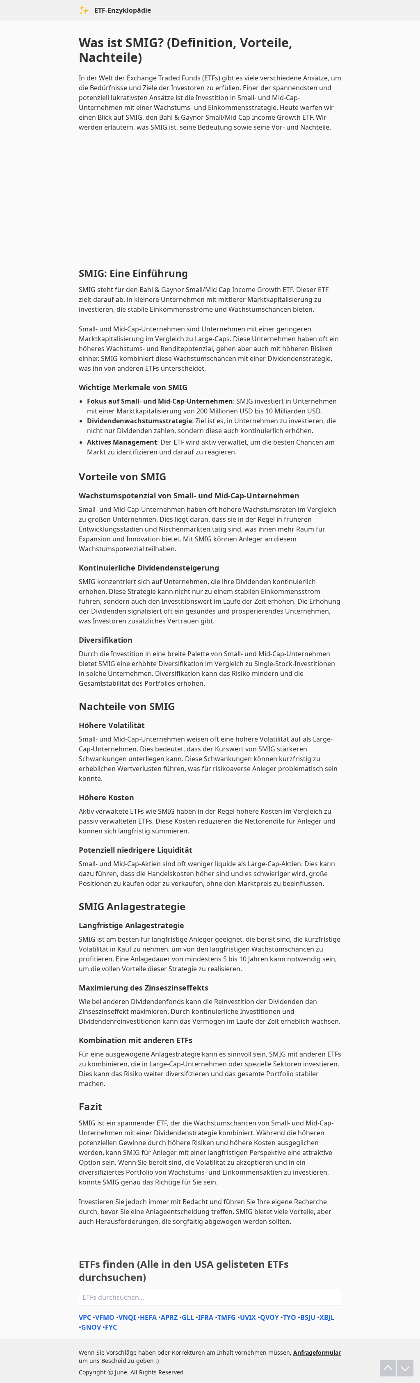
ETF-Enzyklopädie (122, 10)
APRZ (169, 1317)
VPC (85, 1317)
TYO (289, 1317)
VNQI (127, 1317)
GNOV (91, 1327)
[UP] (388, 1368)
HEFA (148, 1317)
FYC (111, 1327)
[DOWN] (405, 1368)
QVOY (269, 1317)
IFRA (205, 1317)
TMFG (226, 1317)
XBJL (327, 1317)
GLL (188, 1317)
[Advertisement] (210, 197)
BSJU (307, 1317)
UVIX (248, 1317)
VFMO (104, 1317)
